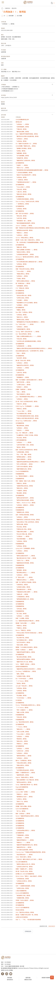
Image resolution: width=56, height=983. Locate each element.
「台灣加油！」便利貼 (22, 276)
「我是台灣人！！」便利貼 (23, 729)
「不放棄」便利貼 (20, 278)
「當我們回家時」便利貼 (22, 775)
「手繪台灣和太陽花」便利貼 (23, 763)
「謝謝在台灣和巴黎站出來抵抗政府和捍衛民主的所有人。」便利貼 (34, 348)
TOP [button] (52, 977)
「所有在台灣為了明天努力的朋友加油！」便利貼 (29, 633)
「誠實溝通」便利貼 (21, 153)
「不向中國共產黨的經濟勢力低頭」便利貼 (27, 416)
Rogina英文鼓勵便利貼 (22, 787)
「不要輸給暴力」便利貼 (22, 835)
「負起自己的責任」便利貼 (23, 252)
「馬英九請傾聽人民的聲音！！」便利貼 (26, 249)
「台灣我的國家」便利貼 (22, 452)
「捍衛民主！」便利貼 (22, 233)
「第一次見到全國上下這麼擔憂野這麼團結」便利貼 (29, 242)
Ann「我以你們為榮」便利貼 (23, 334)
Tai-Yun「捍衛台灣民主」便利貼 (24, 237)
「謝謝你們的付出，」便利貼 (23, 847)
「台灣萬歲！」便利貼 (22, 305)
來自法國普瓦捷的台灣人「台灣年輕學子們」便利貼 (29, 351)
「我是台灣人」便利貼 (22, 488)
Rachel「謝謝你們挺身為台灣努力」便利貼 (27, 816)
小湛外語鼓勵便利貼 (21, 440)
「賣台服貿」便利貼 (21, 493)
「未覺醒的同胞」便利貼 (22, 898)
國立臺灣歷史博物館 (6, 957)
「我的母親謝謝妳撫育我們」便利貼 (25, 223)
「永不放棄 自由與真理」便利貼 (24, 850)
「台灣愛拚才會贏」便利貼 (23, 676)
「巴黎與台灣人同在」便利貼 (23, 529)
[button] (3, 15)
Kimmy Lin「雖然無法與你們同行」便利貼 (27, 257)
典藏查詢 (7, 8)
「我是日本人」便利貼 (22, 317)
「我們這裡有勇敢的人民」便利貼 (25, 599)
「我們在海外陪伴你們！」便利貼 (25, 498)
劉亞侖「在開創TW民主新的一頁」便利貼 (27, 915)
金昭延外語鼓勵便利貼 (22, 666)
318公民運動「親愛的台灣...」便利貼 (26, 146)
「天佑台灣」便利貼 (21, 189)
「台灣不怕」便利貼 (21, 372)
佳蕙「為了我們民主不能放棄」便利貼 (26, 582)
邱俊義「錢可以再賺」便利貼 (23, 806)
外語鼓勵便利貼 (20, 474)
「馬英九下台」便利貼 (22, 801)
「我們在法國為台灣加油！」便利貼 (25, 281)
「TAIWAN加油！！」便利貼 (23, 698)
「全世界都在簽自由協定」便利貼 (25, 770)
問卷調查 (9, 977)
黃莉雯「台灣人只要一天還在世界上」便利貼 (28, 240)
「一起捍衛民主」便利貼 (22, 204)
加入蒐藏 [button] (19, 15)
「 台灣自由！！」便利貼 (22, 536)
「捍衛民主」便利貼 (21, 408)
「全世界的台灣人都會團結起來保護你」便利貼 (28, 341)
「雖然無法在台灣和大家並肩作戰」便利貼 (27, 136)
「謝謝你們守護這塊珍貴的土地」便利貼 (26, 845)
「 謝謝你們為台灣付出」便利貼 (24, 486)
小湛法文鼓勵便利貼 (21, 891)
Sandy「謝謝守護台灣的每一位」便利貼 (26, 784)
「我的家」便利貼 (20, 447)
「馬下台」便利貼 (20, 811)
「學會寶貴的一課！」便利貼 (23, 221)
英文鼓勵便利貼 (20, 266)
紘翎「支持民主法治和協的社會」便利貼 (26, 449)
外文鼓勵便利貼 (20, 789)
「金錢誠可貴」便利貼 (22, 158)
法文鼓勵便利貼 (20, 163)
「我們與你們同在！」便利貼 (23, 756)
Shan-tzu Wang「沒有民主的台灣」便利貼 (27, 201)
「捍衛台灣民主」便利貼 (22, 765)
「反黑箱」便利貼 (20, 151)
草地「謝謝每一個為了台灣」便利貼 (25, 481)
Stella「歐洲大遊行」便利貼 (23, 857)
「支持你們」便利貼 (21, 358)
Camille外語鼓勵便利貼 (22, 471)
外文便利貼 (19, 700)
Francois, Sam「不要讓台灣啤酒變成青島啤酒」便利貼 (31, 852)
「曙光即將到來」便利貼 (22, 425)
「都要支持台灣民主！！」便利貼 (25, 580)
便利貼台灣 (19, 122)
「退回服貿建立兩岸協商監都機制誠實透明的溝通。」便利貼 (32, 170)
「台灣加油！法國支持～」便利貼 (25, 505)
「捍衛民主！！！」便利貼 (23, 842)
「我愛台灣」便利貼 (21, 247)
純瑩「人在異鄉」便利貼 (22, 618)
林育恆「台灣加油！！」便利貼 (24, 650)
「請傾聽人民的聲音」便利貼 (23, 148)
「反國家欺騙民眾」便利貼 (23, 329)
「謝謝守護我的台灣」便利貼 (23, 469)
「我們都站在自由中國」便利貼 (24, 230)
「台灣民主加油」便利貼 (22, 298)
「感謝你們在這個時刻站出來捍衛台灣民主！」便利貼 (30, 462)
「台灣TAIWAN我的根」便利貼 (24, 466)
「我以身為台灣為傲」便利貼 (23, 657)
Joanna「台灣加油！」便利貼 (24, 225)
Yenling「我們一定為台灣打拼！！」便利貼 (27, 331)
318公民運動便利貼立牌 (22, 119)
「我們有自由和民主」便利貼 (23, 782)
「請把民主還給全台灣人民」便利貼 (25, 864)
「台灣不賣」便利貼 (21, 218)
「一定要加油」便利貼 (22, 180)
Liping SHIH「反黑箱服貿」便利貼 (25, 548)
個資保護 (28, 977)
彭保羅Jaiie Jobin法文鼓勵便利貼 (25, 874)
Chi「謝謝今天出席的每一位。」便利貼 (26, 143)
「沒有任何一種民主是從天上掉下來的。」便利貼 (29, 859)
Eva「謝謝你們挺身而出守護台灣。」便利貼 (27, 621)
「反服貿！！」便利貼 (22, 165)
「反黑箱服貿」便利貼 (22, 286)
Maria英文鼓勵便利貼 (21, 862)
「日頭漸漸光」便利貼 (22, 584)
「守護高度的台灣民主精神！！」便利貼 (26, 592)
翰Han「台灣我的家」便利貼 (23, 760)
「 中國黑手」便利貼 (21, 490)
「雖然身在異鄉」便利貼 (22, 131)
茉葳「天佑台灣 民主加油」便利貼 (25, 269)
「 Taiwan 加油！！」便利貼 (23, 411)
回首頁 (2, 8)
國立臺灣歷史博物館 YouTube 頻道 (10, 973)
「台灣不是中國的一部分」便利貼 (25, 445)
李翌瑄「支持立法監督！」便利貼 (25, 900)
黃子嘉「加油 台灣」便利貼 (23, 360)
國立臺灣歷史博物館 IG (6, 973)
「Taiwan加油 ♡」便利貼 (23, 734)
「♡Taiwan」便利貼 (21, 727)
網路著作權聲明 (46, 977)
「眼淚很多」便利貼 (21, 739)
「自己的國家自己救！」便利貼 (24, 640)
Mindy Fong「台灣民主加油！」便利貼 (26, 421)
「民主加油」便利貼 (21, 437)
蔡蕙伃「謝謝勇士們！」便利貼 (24, 869)
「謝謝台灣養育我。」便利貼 (23, 459)
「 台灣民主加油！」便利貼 (23, 384)
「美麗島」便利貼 (20, 310)
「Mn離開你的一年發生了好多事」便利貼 (27, 435)
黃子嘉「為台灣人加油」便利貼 (24, 871)
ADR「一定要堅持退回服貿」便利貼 (25, 886)
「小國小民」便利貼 (21, 192)
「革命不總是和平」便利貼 (23, 394)
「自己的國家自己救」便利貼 (23, 413)
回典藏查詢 (28, 931)
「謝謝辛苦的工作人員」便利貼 (24, 662)
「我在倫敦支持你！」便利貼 (23, 589)
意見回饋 (11, 15)
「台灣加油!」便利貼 (21, 541)
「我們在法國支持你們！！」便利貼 (25, 556)
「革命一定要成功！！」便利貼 (24, 710)
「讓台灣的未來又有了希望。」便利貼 (26, 558)
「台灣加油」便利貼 (21, 141)
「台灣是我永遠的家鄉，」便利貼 (25, 254)
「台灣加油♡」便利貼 (22, 139)
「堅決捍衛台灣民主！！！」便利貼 (25, 572)
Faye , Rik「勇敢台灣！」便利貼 (24, 433)
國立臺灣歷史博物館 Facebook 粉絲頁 (2, 973)
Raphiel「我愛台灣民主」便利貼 (24, 777)
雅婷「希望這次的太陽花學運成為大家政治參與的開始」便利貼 (32, 228)
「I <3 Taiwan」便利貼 (22, 681)
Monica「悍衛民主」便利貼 (23, 630)
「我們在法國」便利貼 (22, 524)
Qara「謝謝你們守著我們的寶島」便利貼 (27, 134)
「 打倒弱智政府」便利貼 (22, 596)
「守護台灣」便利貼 (21, 129)
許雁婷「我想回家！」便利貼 (23, 389)
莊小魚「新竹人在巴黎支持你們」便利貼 (26, 401)
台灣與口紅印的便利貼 (22, 917)
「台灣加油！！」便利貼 (22, 124)
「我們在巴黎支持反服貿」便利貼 (25, 500)
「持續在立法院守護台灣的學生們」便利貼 (27, 418)
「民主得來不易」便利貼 (22, 637)
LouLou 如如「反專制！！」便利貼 (25, 792)
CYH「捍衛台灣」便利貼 (22, 288)
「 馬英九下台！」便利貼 (22, 560)
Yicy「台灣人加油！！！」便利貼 (25, 324)
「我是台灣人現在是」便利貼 (23, 194)
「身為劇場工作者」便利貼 (23, 895)
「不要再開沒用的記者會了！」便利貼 (26, 182)
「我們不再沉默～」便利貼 (23, 382)
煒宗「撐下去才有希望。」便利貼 (25, 213)
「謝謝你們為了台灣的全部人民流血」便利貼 (28, 519)
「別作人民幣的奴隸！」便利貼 (24, 464)
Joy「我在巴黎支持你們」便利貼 (24, 722)
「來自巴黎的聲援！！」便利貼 (24, 539)
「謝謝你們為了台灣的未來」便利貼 (25, 160)
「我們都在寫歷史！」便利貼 (23, 457)
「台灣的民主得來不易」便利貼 (24, 866)
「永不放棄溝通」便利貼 (22, 155)
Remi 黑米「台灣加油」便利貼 (24, 312)
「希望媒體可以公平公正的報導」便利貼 (26, 302)
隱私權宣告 (10, 979)
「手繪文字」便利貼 (21, 404)
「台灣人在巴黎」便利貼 (22, 731)
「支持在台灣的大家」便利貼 (23, 295)
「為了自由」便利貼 (21, 613)
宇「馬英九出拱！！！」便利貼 (24, 577)
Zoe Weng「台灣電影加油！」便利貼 (26, 671)
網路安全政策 (28, 979)
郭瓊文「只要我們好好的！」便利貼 (25, 772)
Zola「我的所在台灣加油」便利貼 (25, 912)
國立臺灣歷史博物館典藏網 (28, 2)
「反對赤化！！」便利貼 (22, 430)
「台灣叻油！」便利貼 (22, 235)
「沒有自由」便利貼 (21, 609)
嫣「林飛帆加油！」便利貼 (23, 283)
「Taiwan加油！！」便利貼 (23, 271)
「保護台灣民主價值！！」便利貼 (25, 531)
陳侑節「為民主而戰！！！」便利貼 (25, 623)
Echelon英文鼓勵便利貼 (22, 893)
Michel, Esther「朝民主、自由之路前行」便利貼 (29, 876)
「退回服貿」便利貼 (21, 570)
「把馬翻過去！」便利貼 (22, 377)
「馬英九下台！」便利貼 (22, 167)
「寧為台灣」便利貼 (21, 216)
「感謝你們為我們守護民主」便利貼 (25, 652)
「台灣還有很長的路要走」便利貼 (25, 199)
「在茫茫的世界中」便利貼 (23, 642)
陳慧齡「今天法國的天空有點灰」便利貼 (26, 647)
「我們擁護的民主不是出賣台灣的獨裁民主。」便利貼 (30, 322)
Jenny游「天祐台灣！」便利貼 (24, 686)
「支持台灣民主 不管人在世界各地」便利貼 (27, 522)
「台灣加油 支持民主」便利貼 (24, 881)
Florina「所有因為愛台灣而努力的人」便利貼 (28, 705)
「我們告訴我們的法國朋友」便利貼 (25, 659)
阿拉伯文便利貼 (20, 910)
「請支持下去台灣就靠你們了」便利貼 (26, 175)
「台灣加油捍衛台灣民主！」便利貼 (25, 830)
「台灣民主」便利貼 (21, 799)
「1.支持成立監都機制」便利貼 (24, 172)
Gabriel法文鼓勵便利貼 (22, 809)
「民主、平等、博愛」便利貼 (23, 454)
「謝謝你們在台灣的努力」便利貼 (25, 365)
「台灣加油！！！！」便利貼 (23, 442)
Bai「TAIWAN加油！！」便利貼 (24, 678)
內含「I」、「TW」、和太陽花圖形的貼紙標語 (28, 919)
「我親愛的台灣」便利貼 (22, 512)
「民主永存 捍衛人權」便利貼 (24, 534)
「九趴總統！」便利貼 (22, 300)
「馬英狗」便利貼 (20, 683)
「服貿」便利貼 (20, 674)
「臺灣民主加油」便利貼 (22, 319)
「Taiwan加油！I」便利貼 (23, 187)
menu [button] (3, 2)
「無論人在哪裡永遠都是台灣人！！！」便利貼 (28, 336)
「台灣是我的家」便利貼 (22, 878)
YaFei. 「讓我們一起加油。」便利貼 (25, 664)
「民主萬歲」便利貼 (21, 695)
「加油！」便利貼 (20, 353)
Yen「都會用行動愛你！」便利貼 (24, 476)
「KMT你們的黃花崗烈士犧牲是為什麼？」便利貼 (29, 262)
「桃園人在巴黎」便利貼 (22, 712)
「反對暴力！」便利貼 (22, 387)
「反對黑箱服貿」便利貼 (22, 127)
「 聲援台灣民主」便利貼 (22, 274)
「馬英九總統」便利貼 (22, 645)
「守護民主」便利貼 (21, 628)
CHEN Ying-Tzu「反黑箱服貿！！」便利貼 (27, 406)
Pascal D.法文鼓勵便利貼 (22, 907)
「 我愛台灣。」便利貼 (22, 594)
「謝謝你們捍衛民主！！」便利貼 (25, 840)
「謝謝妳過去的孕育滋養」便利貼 (25, 563)
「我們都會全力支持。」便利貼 (24, 796)
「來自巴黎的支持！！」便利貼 (24, 854)
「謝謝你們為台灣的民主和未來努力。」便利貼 (28, 669)
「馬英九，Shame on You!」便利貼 (25, 502)
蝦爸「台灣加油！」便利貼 (23, 813)
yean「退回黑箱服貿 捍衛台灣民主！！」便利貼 (29, 396)
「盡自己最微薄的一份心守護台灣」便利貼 (27, 780)
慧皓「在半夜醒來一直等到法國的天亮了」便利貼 (29, 380)
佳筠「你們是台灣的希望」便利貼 (25, 515)
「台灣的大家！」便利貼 (22, 751)
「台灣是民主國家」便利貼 (23, 587)
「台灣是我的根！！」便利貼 (23, 346)
